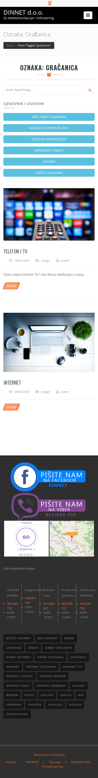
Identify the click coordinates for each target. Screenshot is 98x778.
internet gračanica (41, 666)
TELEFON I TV (15, 251)
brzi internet (48, 638)
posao (29, 695)
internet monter (53, 676)
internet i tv (72, 666)
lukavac (78, 685)
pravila (66, 695)
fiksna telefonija (50, 657)
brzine (69, 638)
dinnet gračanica (58, 647)
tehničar (34, 704)
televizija (55, 704)
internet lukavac (19, 676)
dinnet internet (18, 657)
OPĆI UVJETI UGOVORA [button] (49, 117)
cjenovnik (13, 647)
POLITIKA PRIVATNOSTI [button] (49, 139)
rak (81, 695)
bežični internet (18, 638)
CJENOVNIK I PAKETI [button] (49, 150)
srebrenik (13, 704)
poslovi (47, 695)
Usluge (45, 260)
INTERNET (12, 382)
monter (12, 695)
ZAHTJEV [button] (49, 161)
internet (12, 666)
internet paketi (18, 685)
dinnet (33, 647)
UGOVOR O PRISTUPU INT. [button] (49, 128)
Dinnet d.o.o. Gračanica (49, 755)
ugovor (75, 704)
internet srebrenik (51, 685)
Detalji (11, 286)
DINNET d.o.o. (23, 12)
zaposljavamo (17, 714)
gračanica (78, 657)
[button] (88, 15)
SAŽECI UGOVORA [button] (49, 173)
